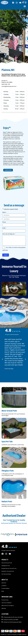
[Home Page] (4, 2)
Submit (6, 255)
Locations (4, 585)
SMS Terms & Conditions (8, 605)
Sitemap (4, 608)
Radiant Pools (7, 501)
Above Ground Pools (7, 563)
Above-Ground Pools (9, 411)
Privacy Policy (5, 600)
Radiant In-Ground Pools (8, 571)
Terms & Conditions (6, 602)
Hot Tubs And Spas (6, 574)
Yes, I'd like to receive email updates (15, 247)
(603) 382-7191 (6, 84)
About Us (4, 583)
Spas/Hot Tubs (7, 441)
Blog (3, 591)
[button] (24, 6)
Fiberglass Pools (8, 471)
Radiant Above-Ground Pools (9, 568)
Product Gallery (5, 588)
